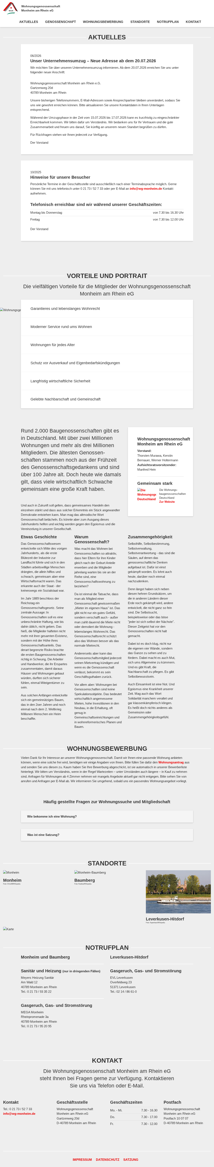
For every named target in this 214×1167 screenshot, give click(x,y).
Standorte (140, 22)
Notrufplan (168, 22)
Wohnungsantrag (171, 762)
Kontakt (193, 22)
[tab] (107, 816)
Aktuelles (28, 22)
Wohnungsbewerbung (103, 22)
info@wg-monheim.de (146, 188)
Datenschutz (107, 1159)
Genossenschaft (60, 22)
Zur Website (167, 501)
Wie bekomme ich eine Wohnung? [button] (52, 816)
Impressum (82, 1159)
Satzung (130, 1159)
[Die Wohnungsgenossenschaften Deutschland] (146, 494)
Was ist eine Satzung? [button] (43, 835)
